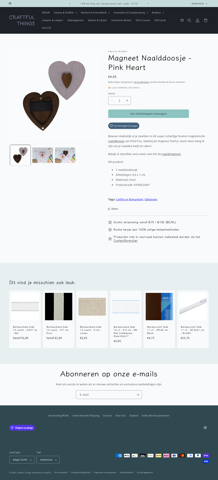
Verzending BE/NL (59, 415)
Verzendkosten (141, 82)
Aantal (111, 93)
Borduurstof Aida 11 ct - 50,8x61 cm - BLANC (192, 329)
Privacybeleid (61, 472)
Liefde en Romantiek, (130, 199)
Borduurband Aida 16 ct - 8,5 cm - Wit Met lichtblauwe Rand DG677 (126, 331)
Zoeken (133, 415)
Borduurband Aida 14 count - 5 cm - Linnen (90, 329)
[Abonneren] (138, 394)
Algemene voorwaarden (105, 472)
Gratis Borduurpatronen (155, 415)
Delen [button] (114, 208)
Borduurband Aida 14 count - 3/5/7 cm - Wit (25, 329)
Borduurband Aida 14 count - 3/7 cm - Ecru (58, 329)
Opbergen (151, 199)
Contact (107, 415)
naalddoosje (116, 141)
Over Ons (120, 415)
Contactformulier (126, 240)
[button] (65, 13)
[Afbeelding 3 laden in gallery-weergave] (65, 155)
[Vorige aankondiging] (69, 3)
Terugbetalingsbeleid (81, 472)
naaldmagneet (171, 154)
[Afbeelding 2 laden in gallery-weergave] (42, 155)
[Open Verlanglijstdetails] (182, 20)
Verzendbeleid (126, 472)
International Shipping (86, 415)
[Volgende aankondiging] (148, 3)
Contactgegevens (145, 472)
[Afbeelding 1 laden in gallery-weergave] (20, 155)
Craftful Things (24, 472)
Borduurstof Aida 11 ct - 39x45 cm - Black (158, 329)
